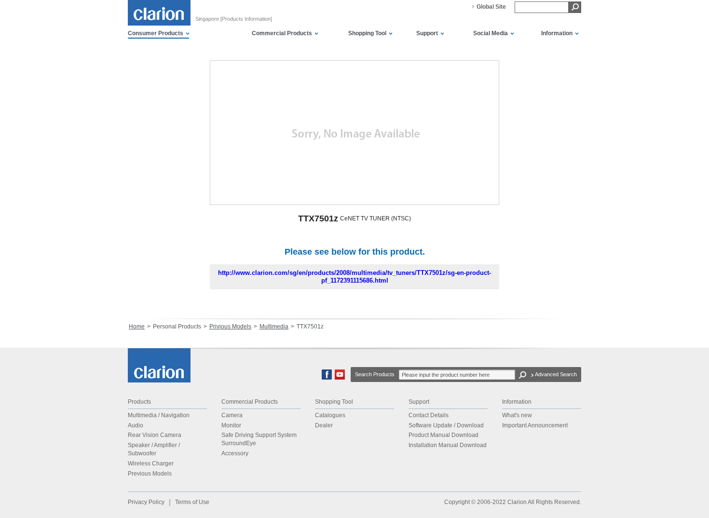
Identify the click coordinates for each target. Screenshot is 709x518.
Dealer (324, 425)
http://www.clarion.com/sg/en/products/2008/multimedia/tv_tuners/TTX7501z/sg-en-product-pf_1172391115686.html (354, 276)
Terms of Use (192, 502)
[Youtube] (340, 377)
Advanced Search (556, 374)
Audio (135, 425)
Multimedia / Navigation (159, 415)
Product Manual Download (443, 435)
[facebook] (327, 377)
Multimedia (273, 326)
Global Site (491, 6)
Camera (232, 415)
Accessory (234, 453)
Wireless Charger (151, 463)
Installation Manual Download (448, 445)
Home (137, 326)
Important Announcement (535, 425)
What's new (517, 415)
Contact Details (429, 415)
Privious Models (230, 326)
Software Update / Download (446, 425)
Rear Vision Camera (154, 435)
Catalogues (330, 415)
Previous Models (150, 473)
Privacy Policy (146, 502)
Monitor (231, 425)
